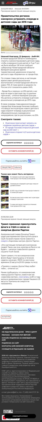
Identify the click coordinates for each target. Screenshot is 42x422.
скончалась (24, 277)
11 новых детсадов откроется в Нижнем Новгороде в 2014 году (23, 205)
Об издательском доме (13, 332)
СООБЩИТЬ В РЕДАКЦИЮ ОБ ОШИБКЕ (18, 349)
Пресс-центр (31, 332)
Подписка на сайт (10, 343)
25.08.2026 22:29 (7, 217)
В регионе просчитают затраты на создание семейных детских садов (19, 124)
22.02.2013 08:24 (7, 9)
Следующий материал (20, 416)
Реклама (6, 335)
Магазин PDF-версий (21, 335)
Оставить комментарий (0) (21, 151)
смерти (4, 241)
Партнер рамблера (20, 411)
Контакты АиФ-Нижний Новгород (17, 346)
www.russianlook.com (14, 53)
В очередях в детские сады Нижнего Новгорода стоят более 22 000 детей (22, 177)
